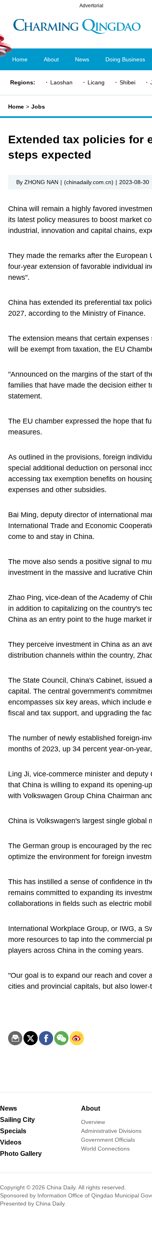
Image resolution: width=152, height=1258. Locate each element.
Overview (93, 1122)
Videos (10, 1142)
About (90, 1108)
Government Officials (108, 1139)
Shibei (127, 82)
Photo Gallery (21, 1153)
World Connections (105, 1148)
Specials (13, 1131)
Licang (96, 82)
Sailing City (17, 1119)
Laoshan (61, 82)
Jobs (38, 106)
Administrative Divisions (111, 1131)
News (8, 1108)
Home (16, 106)
